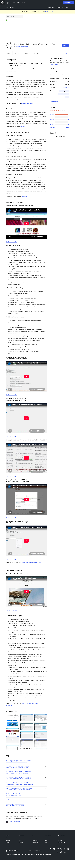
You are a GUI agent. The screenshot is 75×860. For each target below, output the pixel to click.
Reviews (17, 53)
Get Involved (48, 835)
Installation (25, 53)
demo (61, 91)
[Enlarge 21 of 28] (45, 724)
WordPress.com (62, 835)
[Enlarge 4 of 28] (17, 738)
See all (67, 127)
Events (46, 838)
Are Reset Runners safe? (12, 800)
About (7, 835)
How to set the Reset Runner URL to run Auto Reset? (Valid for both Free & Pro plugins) (18, 772)
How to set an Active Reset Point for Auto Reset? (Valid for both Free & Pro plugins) (17, 766)
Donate (47, 840)
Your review (53, 127)
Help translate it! (49, 11)
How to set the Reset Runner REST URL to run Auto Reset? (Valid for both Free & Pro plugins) (18, 778)
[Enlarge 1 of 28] (17, 716)
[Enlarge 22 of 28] (45, 733)
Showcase (21, 835)
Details (9, 53)
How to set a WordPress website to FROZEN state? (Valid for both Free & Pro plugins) (18, 761)
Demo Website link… (27, 103)
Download (65, 45)
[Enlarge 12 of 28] (31, 724)
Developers (35, 840)
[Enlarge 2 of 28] (17, 721)
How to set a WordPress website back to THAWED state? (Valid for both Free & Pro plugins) (19, 783)
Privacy (7, 842)
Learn (33, 835)
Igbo (21, 850)
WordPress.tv (36, 842)
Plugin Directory (10, 7)
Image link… (23, 126)
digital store (66, 91)
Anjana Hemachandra (22, 46)
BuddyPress (61, 842)
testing (67, 96)
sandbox (67, 93)
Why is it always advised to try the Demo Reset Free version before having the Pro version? (19, 789)
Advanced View (54, 101)
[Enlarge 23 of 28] (45, 741)
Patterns (21, 842)
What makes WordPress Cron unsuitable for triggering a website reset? (16, 794)
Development (35, 53)
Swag (47, 842)
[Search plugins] (21, 16)
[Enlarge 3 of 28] (17, 729)
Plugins (20, 840)
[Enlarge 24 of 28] (45, 750)
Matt (59, 838)
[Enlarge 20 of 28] (45, 716)
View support (53, 64)
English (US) (66, 87)
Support (67, 53)
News (7, 838)
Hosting (8, 840)
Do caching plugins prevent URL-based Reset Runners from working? (15, 804)
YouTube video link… (11, 242)
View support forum (55, 140)
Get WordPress (68, 2)
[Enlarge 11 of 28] (31, 716)
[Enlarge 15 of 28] (31, 750)
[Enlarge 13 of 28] (31, 733)
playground (61, 93)
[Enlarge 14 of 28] (31, 741)
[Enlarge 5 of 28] (17, 746)
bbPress (60, 840)
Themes (21, 838)
